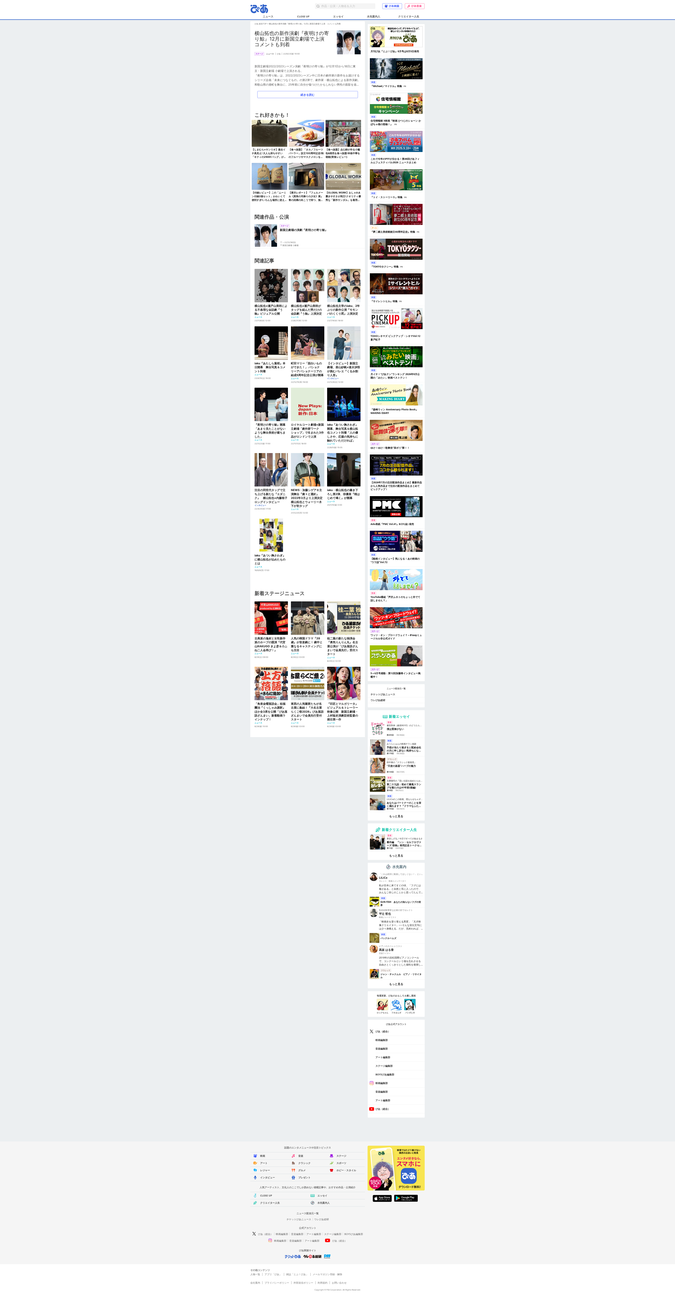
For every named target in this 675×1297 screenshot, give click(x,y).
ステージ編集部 (384, 1065)
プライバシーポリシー (277, 1282)
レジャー (265, 1170)
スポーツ (341, 1163)
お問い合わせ (339, 1282)
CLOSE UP (303, 16)
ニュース (268, 16)
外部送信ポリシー (303, 1282)
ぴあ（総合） (382, 1031)
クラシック (304, 1163)
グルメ (302, 1170)
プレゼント (304, 1177)
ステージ (341, 1155)
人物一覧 (255, 1274)
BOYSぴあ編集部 (384, 1074)
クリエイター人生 (408, 16)
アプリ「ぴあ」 (273, 1274)
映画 (262, 1155)
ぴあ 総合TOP (261, 23)
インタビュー (267, 1177)
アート (264, 1163)
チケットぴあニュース (383, 694)
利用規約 (322, 1282)
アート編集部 (382, 1057)
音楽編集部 (381, 1048)
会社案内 (255, 1282)
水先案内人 (373, 16)
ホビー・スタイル (346, 1170)
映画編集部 (381, 1040)
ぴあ (279, 54)
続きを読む (308, 94)
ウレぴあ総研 (378, 700)
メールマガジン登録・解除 (327, 1274)
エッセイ (338, 16)
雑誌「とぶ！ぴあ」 (297, 1274)
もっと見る (396, 816)
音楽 (300, 1155)
